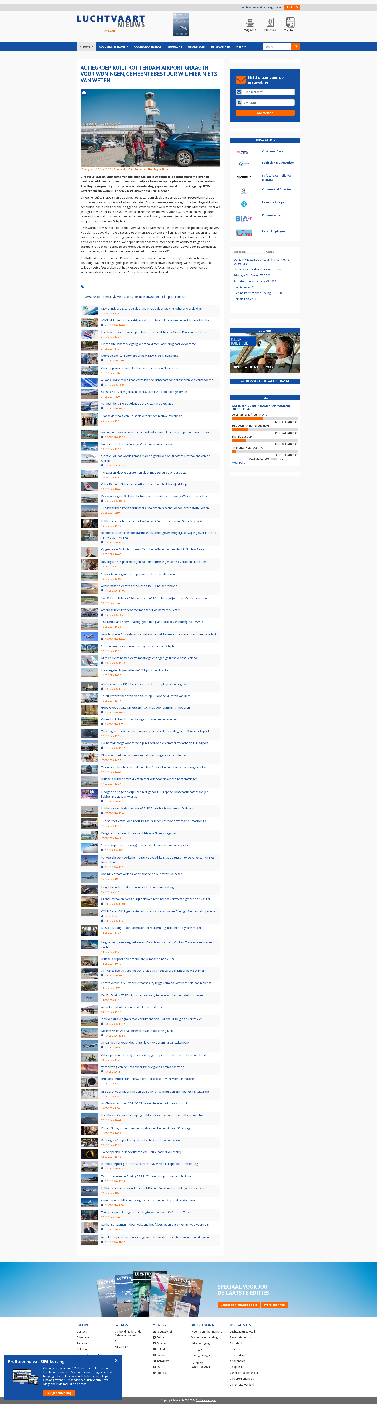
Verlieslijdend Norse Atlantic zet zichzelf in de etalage (137, 403)
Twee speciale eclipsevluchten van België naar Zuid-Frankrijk (141, 1152)
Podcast (161, 1373)
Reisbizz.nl (236, 1349)
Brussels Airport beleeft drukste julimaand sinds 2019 (137, 959)
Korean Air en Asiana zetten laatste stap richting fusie (137, 1031)
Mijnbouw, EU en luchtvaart (254, 367)
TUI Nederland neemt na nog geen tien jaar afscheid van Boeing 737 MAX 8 (152, 622)
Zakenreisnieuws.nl (242, 1337)
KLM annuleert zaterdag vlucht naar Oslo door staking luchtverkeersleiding (151, 308)
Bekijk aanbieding (59, 1393)
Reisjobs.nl (236, 1367)
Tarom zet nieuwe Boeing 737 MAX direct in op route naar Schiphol (146, 1176)
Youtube (161, 1355)
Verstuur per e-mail (97, 297)
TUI (117, 1341)
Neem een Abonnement (206, 1331)
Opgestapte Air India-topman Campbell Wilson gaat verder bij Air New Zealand (154, 549)
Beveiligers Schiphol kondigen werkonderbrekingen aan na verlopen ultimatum (153, 562)
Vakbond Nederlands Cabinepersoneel (128, 1333)
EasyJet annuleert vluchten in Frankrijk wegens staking (137, 887)
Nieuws (85, 46)
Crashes (270, 251)
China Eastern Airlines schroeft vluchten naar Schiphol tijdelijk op (144, 484)
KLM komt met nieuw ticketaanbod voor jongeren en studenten (144, 755)
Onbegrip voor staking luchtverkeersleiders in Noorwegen (140, 368)
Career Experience (148, 46)
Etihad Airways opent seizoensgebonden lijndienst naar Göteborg (145, 1128)
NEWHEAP (121, 1347)
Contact (82, 1331)
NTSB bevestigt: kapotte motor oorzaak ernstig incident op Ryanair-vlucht (151, 928)
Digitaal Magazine (253, 7)
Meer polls (238, 462)
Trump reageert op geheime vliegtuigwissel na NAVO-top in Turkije (146, 1212)
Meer (240, 46)
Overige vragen (201, 1355)
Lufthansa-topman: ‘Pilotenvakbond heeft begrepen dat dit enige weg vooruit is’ (155, 1224)
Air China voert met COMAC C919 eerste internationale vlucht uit (144, 1103)
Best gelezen (240, 251)
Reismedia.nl (238, 1355)
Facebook (162, 1343)
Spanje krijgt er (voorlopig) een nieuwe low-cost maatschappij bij (144, 845)
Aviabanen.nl (238, 1361)
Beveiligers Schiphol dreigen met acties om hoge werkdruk (140, 1140)
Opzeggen (197, 1349)
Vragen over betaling (204, 1337)
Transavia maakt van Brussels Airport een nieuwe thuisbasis (141, 416)
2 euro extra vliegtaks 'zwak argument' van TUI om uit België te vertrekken (152, 1019)
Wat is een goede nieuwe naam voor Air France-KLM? (261, 407)
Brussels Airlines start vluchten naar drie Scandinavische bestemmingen (149, 779)
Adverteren (84, 1337)
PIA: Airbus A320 (244, 287)
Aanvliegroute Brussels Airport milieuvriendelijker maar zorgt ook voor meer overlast (158, 634)
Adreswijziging (200, 1343)
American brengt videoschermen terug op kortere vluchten (141, 610)
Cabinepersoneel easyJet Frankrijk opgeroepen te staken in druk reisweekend (153, 1055)
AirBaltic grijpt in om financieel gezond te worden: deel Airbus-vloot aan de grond (155, 1237)
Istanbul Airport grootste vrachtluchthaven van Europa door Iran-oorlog (149, 1164)
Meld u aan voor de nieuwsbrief (138, 297)
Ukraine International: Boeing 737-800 (258, 293)
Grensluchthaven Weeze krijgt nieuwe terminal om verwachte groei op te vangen (156, 899)
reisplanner (220, 46)
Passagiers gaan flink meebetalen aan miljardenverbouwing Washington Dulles (154, 496)
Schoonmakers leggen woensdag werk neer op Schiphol (138, 646)
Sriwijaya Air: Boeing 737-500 (252, 275)
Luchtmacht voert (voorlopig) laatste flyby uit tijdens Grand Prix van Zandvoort (154, 332)
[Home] (111, 24)
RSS (158, 1367)
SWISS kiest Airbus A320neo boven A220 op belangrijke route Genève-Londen (154, 598)
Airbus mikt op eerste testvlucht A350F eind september (139, 586)
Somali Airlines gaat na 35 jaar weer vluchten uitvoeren (138, 574)
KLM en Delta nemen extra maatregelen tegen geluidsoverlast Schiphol (149, 658)
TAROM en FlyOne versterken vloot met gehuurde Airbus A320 (144, 472)
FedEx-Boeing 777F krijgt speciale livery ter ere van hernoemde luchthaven (152, 995)
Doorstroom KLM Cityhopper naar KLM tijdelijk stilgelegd (139, 355)
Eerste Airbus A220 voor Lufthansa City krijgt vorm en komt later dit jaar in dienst (156, 983)
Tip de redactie (176, 297)
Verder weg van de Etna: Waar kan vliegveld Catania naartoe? (142, 1067)
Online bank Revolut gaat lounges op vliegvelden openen (139, 719)
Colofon (82, 1349)
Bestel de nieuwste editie (239, 1305)
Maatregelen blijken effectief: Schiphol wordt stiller (135, 670)
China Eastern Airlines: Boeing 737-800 (258, 269)
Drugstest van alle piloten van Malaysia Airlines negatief (138, 833)
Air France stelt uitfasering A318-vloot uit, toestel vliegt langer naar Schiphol (152, 970)
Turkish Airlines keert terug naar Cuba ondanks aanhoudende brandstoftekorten (155, 508)
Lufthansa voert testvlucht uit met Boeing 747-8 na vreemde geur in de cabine (154, 1188)
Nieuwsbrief (164, 1331)
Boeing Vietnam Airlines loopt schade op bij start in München (141, 874)
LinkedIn (161, 1349)
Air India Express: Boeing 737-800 (255, 281)
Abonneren (196, 46)
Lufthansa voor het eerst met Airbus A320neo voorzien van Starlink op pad (151, 521)
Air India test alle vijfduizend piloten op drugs (131, 1007)
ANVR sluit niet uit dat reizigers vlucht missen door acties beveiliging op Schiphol (155, 320)
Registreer (274, 7)
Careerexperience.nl (242, 1378)
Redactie (82, 1343)
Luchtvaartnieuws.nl (242, 1331)
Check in (290, 7)
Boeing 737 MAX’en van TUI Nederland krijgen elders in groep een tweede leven (155, 432)
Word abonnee (274, 1305)
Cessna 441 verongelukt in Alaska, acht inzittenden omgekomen (144, 392)
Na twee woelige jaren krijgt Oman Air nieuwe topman (137, 444)
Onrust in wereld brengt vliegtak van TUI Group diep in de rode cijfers (148, 1200)
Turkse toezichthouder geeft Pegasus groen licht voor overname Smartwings (153, 821)
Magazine (174, 46)
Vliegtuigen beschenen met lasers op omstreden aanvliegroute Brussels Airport (155, 731)
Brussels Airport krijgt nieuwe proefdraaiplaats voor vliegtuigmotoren (148, 1078)
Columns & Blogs (112, 46)
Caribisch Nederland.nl (244, 1373)
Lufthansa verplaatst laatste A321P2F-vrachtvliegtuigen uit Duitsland (147, 808)
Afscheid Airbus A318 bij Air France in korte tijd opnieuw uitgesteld (145, 684)
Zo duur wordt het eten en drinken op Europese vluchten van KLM (145, 696)
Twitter (161, 1337)
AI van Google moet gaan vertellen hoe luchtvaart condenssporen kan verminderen (157, 380)
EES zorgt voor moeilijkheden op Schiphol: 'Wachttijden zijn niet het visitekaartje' (155, 1091)
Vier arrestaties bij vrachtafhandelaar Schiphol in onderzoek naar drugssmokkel (154, 767)
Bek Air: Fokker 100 (246, 299)
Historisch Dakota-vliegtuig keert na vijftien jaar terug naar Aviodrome (148, 344)
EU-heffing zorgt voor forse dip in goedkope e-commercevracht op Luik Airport (154, 743)
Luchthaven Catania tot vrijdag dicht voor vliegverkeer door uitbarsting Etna (152, 1115)
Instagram (162, 1361)
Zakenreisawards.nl (242, 1384)
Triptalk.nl (236, 1343)
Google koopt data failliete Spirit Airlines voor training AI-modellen (145, 707)
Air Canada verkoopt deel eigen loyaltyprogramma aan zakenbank (145, 1042)
